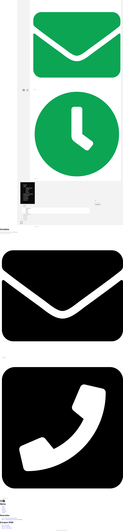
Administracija (29, 188)
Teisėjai (27, 192)
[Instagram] (27, 90)
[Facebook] (23, 90)
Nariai (27, 191)
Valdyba (27, 189)
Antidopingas (26, 195)
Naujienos (25, 197)
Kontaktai (25, 200)
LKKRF (24, 186)
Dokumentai (25, 198)
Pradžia (25, 185)
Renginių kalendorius (28, 194)
